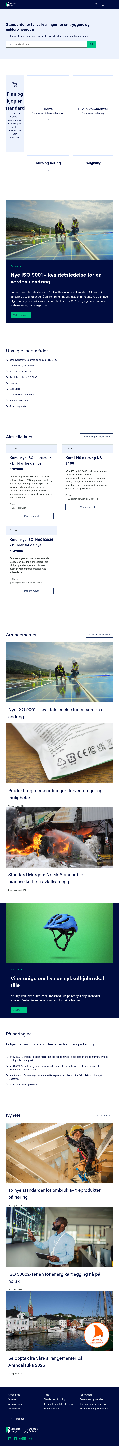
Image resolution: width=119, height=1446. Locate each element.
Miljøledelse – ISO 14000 (21, 394)
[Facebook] (15, 1438)
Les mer (17, 1009)
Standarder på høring (54, 1399)
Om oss (12, 1399)
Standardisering (52, 1408)
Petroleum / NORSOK (20, 371)
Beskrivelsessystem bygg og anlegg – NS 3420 (33, 359)
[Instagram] (30, 1438)
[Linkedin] (9, 1438)
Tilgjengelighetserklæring (93, 1403)
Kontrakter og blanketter (21, 365)
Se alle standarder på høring (23, 1084)
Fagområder (86, 1394)
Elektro (13, 382)
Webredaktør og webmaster (94, 1408)
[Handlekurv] (103, 4)
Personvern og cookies (91, 1399)
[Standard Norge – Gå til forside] (11, 4)
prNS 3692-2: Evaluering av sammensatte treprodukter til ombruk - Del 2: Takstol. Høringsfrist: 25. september (59, 1077)
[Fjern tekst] (84, 44)
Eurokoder (14, 388)
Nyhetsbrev (14, 1408)
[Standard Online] (31, 1430)
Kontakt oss (14, 1394)
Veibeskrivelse (15, 1403)
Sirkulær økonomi (18, 400)
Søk (91, 44)
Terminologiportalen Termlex (58, 1403)
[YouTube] (22, 1438)
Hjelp (46, 1394)
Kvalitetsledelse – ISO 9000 (23, 377)
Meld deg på (19, 314)
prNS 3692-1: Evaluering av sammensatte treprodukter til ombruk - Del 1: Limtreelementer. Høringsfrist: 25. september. (55, 1067)
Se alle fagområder (19, 406)
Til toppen (19, 1418)
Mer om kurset (39, 515)
